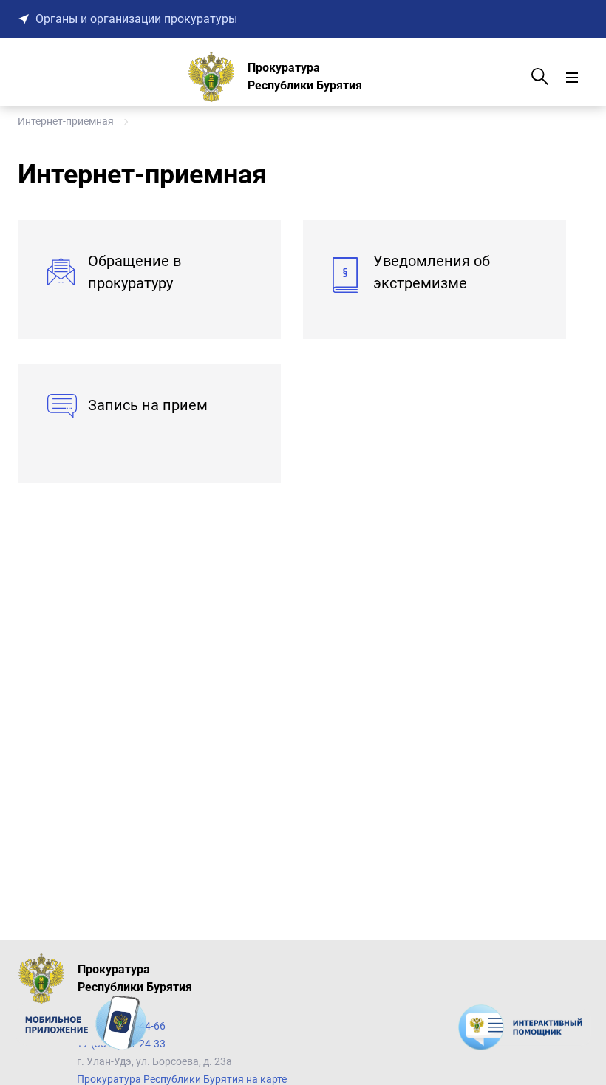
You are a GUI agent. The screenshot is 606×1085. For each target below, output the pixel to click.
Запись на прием (148, 405)
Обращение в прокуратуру (134, 272)
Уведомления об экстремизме (431, 272)
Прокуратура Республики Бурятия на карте (182, 1079)
